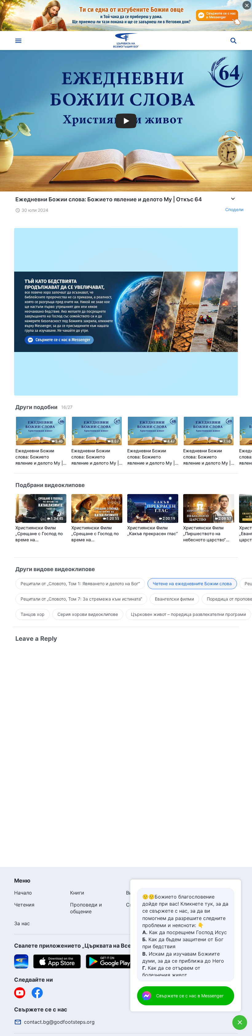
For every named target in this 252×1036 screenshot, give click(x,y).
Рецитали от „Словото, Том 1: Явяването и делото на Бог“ (80, 583)
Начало (23, 893)
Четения (24, 905)
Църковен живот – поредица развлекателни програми (188, 614)
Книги (77, 893)
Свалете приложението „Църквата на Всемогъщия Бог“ (92, 945)
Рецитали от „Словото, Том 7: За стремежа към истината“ (81, 598)
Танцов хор (33, 614)
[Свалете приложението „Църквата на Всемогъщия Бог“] (21, 961)
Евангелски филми (174, 598)
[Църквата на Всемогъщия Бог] (126, 40)
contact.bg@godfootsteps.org (59, 1022)
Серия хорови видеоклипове (87, 614)
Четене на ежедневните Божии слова (192, 583)
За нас (22, 923)
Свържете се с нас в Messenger (189, 995)
